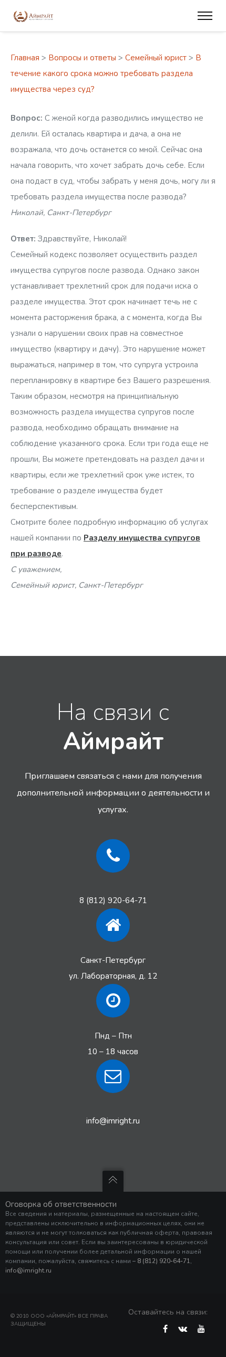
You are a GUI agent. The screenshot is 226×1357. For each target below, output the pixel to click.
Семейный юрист (156, 57)
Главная (25, 57)
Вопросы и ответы (82, 57)
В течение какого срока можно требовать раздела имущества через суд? (106, 73)
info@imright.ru (113, 1121)
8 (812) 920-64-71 (113, 900)
